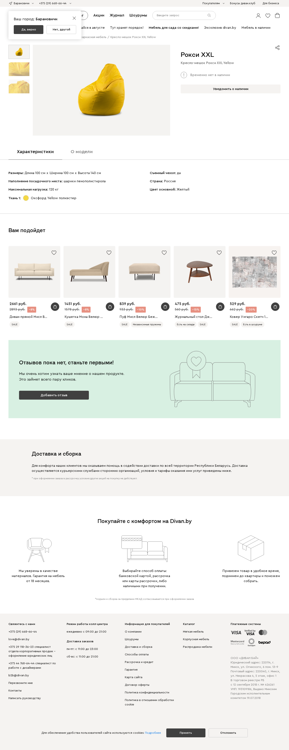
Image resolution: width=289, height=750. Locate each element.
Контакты (15, 690)
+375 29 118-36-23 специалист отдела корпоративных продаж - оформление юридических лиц (31, 651)
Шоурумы (138, 15)
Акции (98, 15)
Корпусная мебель (196, 639)
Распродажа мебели (197, 646)
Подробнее (153, 732)
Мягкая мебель (193, 631)
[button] (258, 15)
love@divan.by (18, 639)
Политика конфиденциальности (147, 692)
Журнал (117, 15)
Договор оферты (137, 684)
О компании (133, 631)
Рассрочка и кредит (139, 662)
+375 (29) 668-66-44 (22, 631)
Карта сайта (133, 677)
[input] (184, 15)
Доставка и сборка (138, 646)
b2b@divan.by (18, 675)
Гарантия (131, 669)
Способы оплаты (137, 654)
